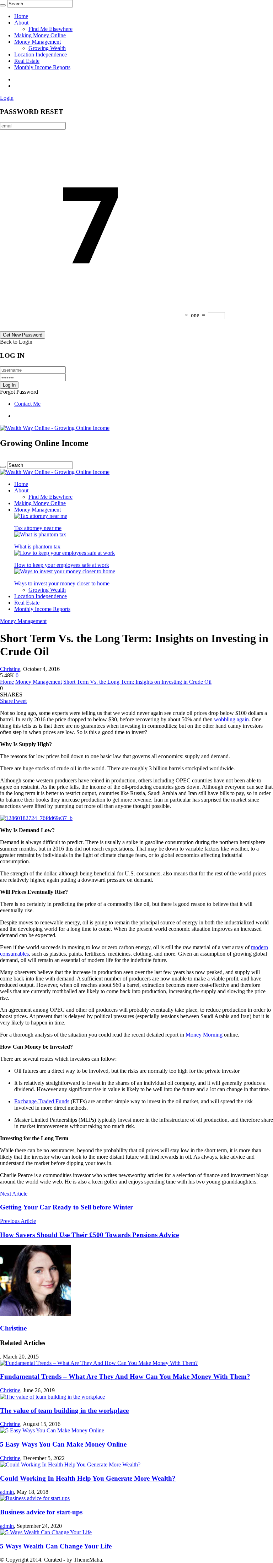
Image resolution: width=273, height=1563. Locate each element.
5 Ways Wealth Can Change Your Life (56, 1546)
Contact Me (27, 404)
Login (7, 98)
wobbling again (231, 719)
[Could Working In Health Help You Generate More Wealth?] (70, 1464)
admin (7, 1492)
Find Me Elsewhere (50, 29)
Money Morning (204, 1035)
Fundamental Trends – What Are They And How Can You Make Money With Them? (125, 1376)
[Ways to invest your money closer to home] (64, 571)
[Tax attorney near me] (40, 516)
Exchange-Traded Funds (41, 1101)
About (21, 23)
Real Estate (26, 61)
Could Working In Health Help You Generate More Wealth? (88, 1478)
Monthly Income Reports (42, 67)
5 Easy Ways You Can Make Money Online (63, 1444)
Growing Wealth (47, 48)
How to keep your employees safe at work (61, 565)
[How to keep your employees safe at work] (64, 553)
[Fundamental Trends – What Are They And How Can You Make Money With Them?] (99, 1363)
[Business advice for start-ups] (35, 1498)
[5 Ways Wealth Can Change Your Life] (46, 1532)
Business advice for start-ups (41, 1512)
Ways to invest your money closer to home (61, 583)
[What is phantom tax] (40, 534)
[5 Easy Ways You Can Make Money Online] (52, 1430)
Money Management (37, 42)
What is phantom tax (37, 546)
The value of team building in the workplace (64, 1410)
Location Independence (40, 54)
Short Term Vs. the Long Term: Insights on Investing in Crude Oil (137, 682)
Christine (10, 669)
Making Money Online (40, 35)
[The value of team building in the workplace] (52, 1397)
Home (21, 16)
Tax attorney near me (37, 528)
